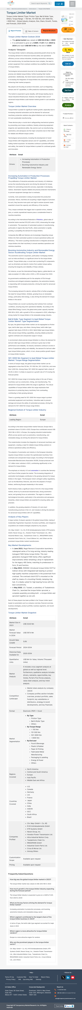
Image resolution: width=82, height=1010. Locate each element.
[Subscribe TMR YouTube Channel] (73, 977)
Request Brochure (49, 30)
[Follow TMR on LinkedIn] (68, 977)
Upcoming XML (28, 979)
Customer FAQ (21, 977)
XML (19, 979)
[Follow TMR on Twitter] (63, 977)
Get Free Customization (68, 91)
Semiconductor (32, 8)
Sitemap (38, 979)
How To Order (33, 977)
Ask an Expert (68, 64)
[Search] (49, 3)
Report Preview (15, 30)
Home (8, 8)
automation (34, 470)
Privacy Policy (10, 979)
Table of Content (33, 31)
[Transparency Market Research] (11, 3)
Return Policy (45, 977)
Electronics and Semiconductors (19, 8)
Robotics (40, 219)
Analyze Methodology (68, 105)
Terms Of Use (9, 977)
